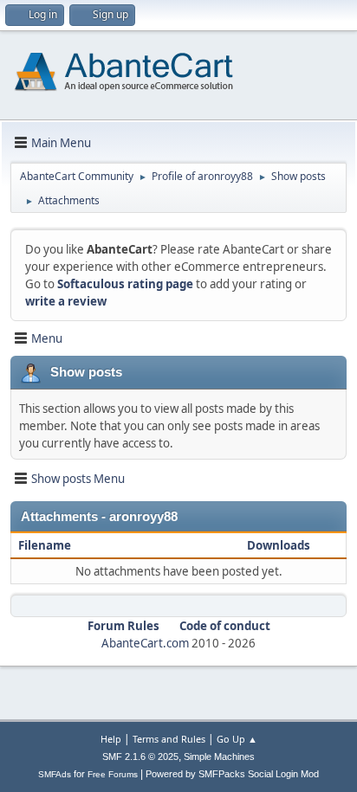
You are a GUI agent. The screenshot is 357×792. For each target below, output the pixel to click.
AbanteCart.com (145, 643)
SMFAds (54, 774)
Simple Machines (219, 756)
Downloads (278, 545)
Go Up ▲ (237, 738)
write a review (66, 301)
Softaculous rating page (125, 284)
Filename (46, 545)
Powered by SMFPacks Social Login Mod (232, 774)
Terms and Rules (169, 738)
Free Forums (113, 774)
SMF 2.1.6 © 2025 (140, 756)
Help (111, 738)
